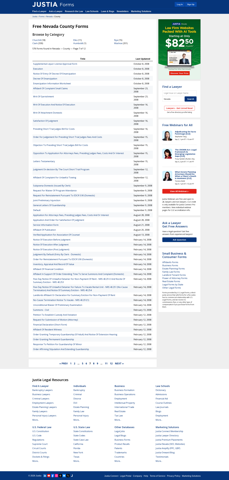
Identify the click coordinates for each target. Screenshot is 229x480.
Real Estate (119, 411)
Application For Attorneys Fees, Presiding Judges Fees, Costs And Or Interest (71, 215)
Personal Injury (81, 415)
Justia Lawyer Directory (167, 435)
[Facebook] (52, 475)
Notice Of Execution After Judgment (51, 244)
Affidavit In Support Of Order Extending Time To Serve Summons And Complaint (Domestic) (78, 274)
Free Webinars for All (177, 125)
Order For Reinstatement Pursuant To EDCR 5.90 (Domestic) (63, 259)
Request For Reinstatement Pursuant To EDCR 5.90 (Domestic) (64, 195)
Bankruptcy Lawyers (42, 390)
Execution (38, 68)
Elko (75, 40)
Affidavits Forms (170, 262)
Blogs (158, 411)
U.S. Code (36, 435)
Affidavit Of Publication (44, 229)
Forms (41, 16)
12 (111, 363)
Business (119, 386)
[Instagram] (56, 475)
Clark (35, 43)
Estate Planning (81, 407)
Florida (76, 448)
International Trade (124, 407)
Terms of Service (157, 476)
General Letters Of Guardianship (49, 205)
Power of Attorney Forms (174, 278)
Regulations (38, 439)
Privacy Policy (173, 476)
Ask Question (179, 239)
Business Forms (170, 265)
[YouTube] (48, 475)
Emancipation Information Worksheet (52, 83)
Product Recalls (122, 444)
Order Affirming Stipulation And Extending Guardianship (61, 349)
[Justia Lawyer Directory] (71, 475)
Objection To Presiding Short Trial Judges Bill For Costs (60, 145)
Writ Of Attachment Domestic (47, 112)
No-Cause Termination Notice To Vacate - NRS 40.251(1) (61, 300)
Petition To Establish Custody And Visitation (55, 314)
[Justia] (45, 4)
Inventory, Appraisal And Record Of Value (53, 264)
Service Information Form (45, 224)
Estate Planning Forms (173, 268)
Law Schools (91, 11)
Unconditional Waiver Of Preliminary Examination (57, 305)
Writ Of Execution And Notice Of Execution (54, 104)
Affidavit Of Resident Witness (47, 329)
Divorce (77, 398)
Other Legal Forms (171, 287)
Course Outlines (164, 402)
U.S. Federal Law (41, 427)
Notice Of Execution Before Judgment (51, 239)
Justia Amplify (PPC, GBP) (168, 448)
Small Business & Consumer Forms (174, 255)
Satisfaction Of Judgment (45, 120)
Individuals (79, 386)
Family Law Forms (171, 271)
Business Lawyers (41, 394)
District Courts (39, 452)
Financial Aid (162, 398)
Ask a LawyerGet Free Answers (175, 224)
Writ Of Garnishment (43, 96)
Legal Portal (125, 476)
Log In (180, 4)
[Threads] (60, 475)
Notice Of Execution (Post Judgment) (51, 249)
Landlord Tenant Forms (174, 275)
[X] (68, 475)
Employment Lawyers (43, 402)
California (78, 444)
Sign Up (190, 4)
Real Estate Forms (171, 281)
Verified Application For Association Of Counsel (56, 234)
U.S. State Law (81, 427)
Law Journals (162, 407)
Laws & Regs (107, 11)
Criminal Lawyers (40, 398)
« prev (63, 363)
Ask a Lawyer (56, 11)
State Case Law (80, 439)
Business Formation (124, 390)
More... (35, 419)
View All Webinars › (179, 191)
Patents (118, 448)
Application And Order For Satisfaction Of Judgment (58, 220)
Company (137, 476)
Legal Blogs (120, 435)
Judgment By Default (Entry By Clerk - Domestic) (57, 254)
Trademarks (120, 452)
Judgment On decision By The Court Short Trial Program (61, 169)
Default (37, 210)
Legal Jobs (119, 431)
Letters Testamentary (44, 161)
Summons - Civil (41, 309)
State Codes (79, 435)
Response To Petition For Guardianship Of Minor (57, 344)
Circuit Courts (39, 448)
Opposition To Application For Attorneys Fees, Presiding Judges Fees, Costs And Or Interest (78, 153)
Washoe (118, 43)
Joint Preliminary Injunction (46, 200)
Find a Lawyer (39, 11)
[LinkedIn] (45, 475)
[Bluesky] (64, 475)
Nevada (49, 16)
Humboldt (78, 43)
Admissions (161, 394)
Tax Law (118, 415)
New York (78, 452)
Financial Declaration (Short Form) (50, 324)
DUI (75, 402)
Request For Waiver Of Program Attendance (55, 190)
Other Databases (124, 427)
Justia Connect (111, 476)
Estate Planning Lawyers (44, 407)
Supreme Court (40, 444)
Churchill (36, 40)
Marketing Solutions (141, 11)
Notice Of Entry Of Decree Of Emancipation (54, 73)
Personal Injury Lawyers (44, 415)
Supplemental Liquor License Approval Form (55, 63)
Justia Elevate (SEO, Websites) (170, 444)
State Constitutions (83, 431)
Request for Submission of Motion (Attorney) (55, 319)
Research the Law (74, 11)
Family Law (78, 411)
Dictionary (161, 390)
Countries (119, 456)
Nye (116, 40)
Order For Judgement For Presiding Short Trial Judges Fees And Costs (67, 137)
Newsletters (123, 11)
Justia (34, 16)
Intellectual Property (124, 402)
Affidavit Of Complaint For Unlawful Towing (54, 177)
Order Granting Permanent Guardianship (53, 339)
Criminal (77, 394)
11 (106, 363)
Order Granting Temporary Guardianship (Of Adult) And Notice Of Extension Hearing (75, 334)
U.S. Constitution (40, 431)
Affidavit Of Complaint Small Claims (50, 88)
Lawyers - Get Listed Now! (179, 108)
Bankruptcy (79, 390)
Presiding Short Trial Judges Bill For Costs (54, 128)
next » (119, 363)
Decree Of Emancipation (45, 78)
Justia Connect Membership (169, 431)
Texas (76, 456)
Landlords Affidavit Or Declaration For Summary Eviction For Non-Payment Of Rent (74, 295)
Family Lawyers (39, 411)
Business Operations (124, 394)
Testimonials (162, 456)
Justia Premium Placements (169, 439)
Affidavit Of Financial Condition (48, 269)
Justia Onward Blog (165, 452)
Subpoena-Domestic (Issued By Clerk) (52, 185)
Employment (120, 398)
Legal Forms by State (172, 284)
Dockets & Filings (40, 456)
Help (146, 476)
